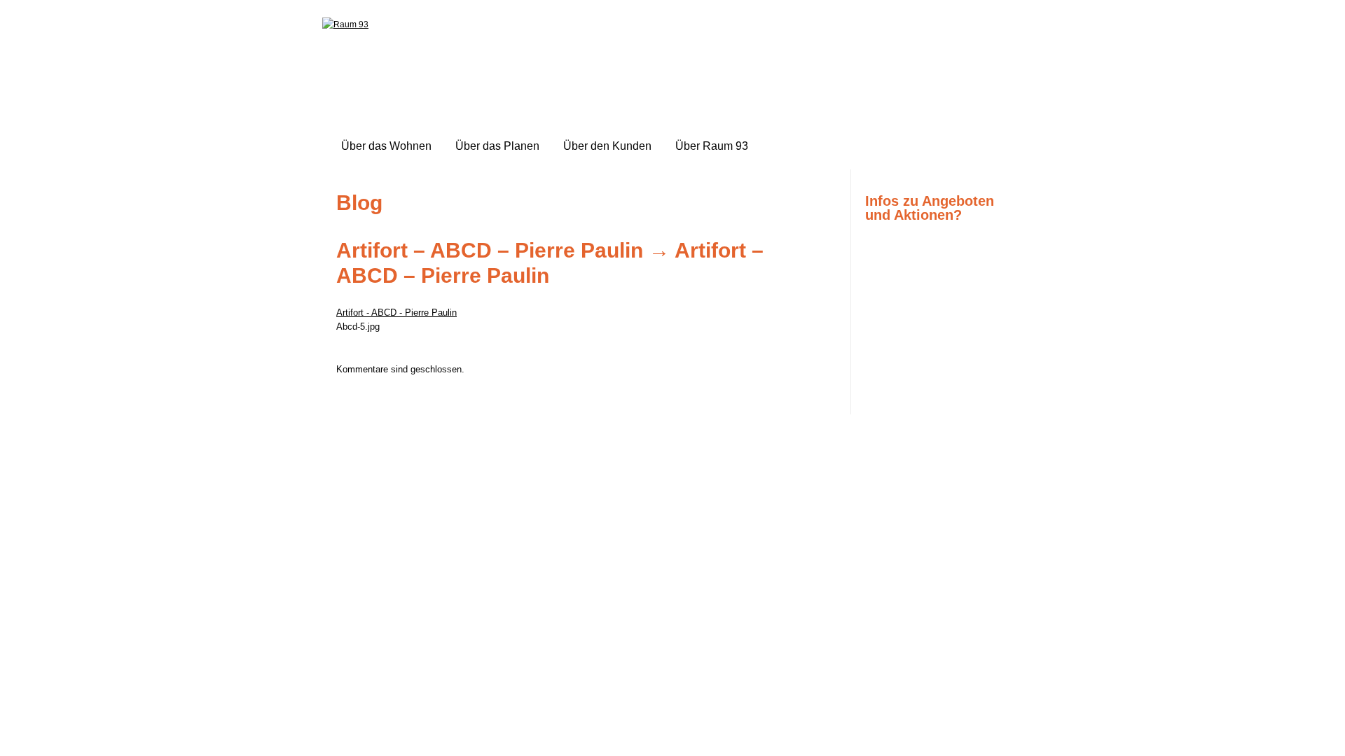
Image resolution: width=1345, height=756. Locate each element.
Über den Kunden (607, 146)
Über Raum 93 (711, 146)
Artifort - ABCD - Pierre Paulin (396, 312)
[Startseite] (345, 24)
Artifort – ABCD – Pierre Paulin (489, 250)
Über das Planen (497, 146)
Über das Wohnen (386, 146)
